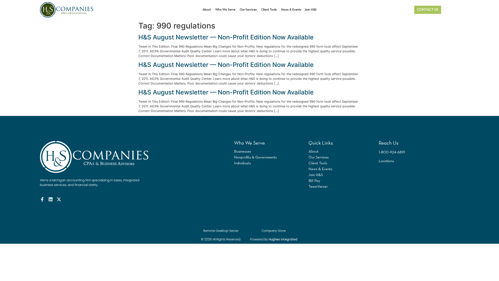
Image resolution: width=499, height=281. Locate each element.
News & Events (320, 169)
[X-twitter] (59, 199)
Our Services (319, 157)
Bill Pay (314, 181)
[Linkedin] (50, 199)
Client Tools (318, 163)
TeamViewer (318, 187)
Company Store (274, 231)
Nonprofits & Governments (255, 157)
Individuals (242, 163)
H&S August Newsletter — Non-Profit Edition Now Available (226, 37)
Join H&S (316, 175)
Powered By (273, 239)
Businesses (242, 151)
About (314, 151)
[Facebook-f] (42, 199)
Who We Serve (249, 143)
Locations (386, 161)
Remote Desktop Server (221, 231)
